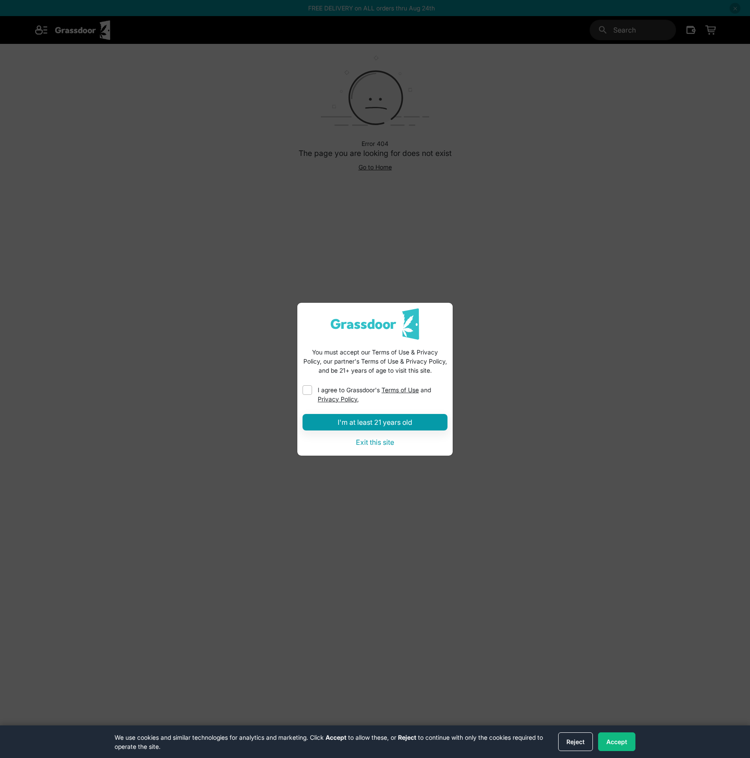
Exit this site (375, 442)
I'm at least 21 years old (375, 422)
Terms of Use (400, 390)
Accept (616, 741)
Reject (575, 741)
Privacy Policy (337, 399)
